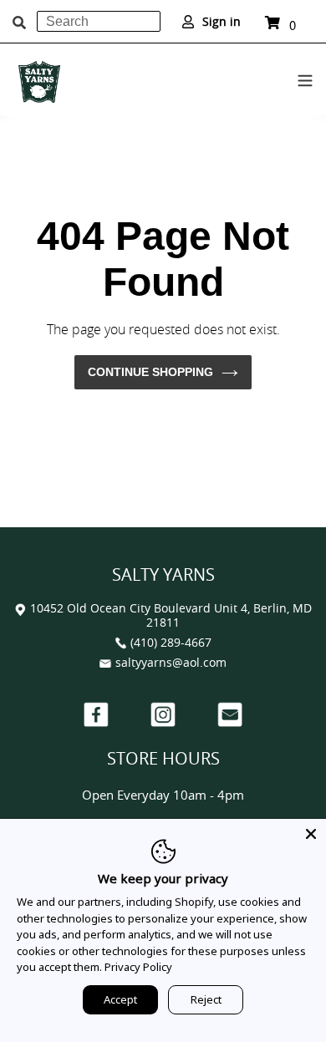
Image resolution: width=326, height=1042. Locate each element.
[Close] (311, 834)
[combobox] (98, 21)
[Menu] (305, 77)
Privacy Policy (138, 966)
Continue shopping (150, 372)
